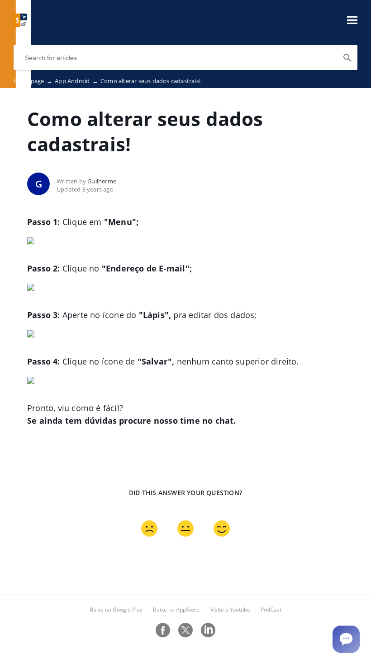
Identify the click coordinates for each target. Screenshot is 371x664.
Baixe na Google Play (116, 609)
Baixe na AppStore (176, 609)
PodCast (271, 609)
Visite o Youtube (230, 609)
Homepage (33, 81)
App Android (76, 81)
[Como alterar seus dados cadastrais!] (20, 24)
